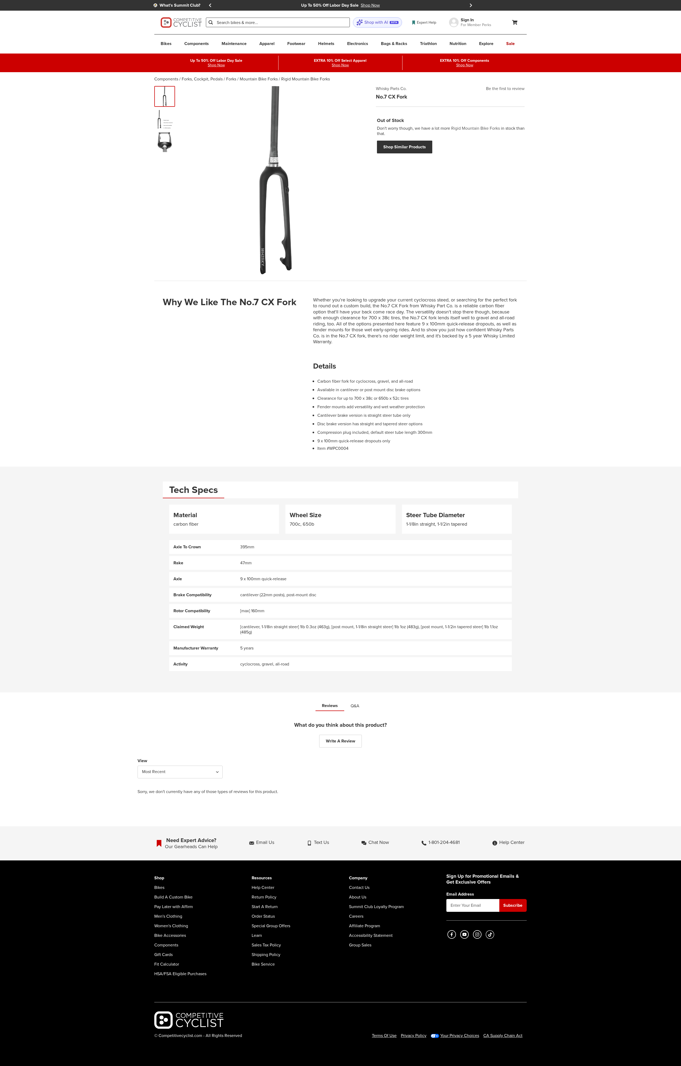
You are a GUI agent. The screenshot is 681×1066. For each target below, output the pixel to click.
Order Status (263, 916)
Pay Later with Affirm (173, 906)
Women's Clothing (171, 926)
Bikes (159, 887)
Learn (257, 935)
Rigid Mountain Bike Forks (305, 79)
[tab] (193, 489)
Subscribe (512, 905)
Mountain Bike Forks (259, 79)
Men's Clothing (168, 916)
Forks (231, 79)
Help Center (263, 887)
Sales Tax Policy (266, 945)
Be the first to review (505, 88)
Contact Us (359, 887)
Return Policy (264, 897)
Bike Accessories (170, 935)
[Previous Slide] (210, 5)
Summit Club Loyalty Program (376, 906)
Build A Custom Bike (173, 897)
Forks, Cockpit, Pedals (202, 79)
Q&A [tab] (355, 706)
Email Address (460, 894)
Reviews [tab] (330, 706)
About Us (357, 897)
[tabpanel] (340, 587)
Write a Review (340, 741)
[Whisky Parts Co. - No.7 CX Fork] (164, 96)
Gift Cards (163, 954)
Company (358, 878)
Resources (262, 878)
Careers (356, 916)
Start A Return (265, 906)
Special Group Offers (271, 926)
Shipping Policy (266, 954)
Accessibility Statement (371, 935)
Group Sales (360, 945)
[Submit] (211, 22)
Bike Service (263, 964)
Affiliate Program (364, 926)
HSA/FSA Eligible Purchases (180, 974)
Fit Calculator (166, 964)
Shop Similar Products (404, 147)
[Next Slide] (471, 5)
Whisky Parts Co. (391, 88)
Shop (159, 878)
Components (166, 79)
